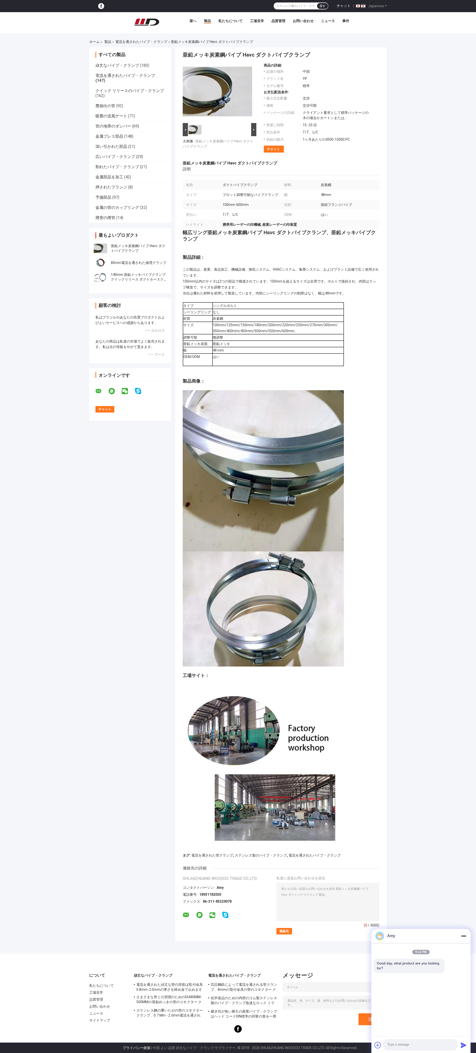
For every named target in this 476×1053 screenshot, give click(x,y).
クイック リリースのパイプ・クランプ (129, 90)
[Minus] (464, 936)
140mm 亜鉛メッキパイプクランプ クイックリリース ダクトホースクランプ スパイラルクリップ (138, 279)
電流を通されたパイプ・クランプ (141, 42)
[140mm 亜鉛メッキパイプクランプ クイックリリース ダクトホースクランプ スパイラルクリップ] (100, 277)
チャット (344, 6)
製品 (207, 21)
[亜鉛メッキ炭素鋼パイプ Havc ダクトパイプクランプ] (100, 248)
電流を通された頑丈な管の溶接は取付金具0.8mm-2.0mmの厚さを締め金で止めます (169, 987)
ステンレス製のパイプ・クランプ (261, 855)
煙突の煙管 (105, 217)
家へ (193, 21)
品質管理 (278, 21)
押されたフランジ (111, 187)
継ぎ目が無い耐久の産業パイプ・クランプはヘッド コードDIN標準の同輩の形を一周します (244, 1014)
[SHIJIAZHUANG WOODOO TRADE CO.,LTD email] (101, 391)
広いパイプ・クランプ (115, 156)
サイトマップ (99, 1020)
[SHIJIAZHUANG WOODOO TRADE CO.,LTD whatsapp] (115, 391)
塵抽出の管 (105, 105)
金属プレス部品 (109, 136)
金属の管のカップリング (117, 207)
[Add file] (377, 1045)
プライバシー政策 (136, 1048)
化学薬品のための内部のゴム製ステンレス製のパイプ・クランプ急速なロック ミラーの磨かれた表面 (244, 1001)
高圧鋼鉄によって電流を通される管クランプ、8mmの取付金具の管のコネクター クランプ (244, 988)
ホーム (94, 42)
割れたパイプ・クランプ (117, 166)
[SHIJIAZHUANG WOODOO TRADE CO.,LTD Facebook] (101, 6)
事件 (345, 21)
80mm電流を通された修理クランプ (138, 263)
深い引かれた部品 (111, 146)
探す (323, 6)
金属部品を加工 (109, 177)
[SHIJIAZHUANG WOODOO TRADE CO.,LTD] (146, 22)
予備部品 (103, 197)
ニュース (328, 21)
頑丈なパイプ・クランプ (117, 65)
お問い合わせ (303, 21)
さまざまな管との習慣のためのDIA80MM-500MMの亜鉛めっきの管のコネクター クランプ (169, 1000)
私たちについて (230, 21)
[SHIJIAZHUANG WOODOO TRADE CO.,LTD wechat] (128, 391)
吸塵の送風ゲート (111, 116)
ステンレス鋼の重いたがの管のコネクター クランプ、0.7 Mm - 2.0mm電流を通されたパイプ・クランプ (169, 1013)
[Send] (464, 1045)
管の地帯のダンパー (113, 126)
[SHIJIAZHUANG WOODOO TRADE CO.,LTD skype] (141, 391)
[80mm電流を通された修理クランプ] (100, 263)
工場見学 (257, 21)
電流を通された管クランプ (212, 855)
